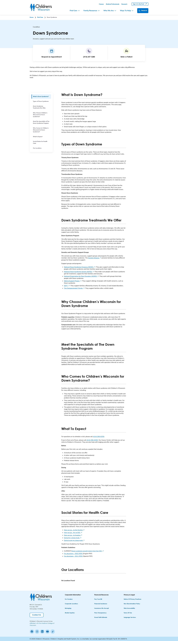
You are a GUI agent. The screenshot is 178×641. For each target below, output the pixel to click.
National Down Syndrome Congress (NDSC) (79, 267)
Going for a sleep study (72, 538)
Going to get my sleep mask (74, 540)
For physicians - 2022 (73, 554)
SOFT (67, 286)
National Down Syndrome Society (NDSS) (79, 272)
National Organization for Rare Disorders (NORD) (81, 276)
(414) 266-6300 (92, 440)
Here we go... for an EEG (73, 533)
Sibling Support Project (72, 281)
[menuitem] (41, 96)
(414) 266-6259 (98, 437)
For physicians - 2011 (73, 556)
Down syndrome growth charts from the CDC (88, 551)
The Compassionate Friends (74, 288)
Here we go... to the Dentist (74, 530)
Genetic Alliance (94, 258)
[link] (101, 4)
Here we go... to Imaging (73, 535)
